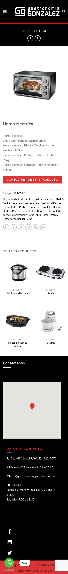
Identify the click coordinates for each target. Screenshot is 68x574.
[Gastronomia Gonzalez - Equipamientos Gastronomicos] (37, 11)
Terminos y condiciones (50, 565)
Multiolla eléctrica (17, 293)
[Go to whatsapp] (9, 563)
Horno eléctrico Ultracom (34, 211)
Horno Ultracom (50, 214)
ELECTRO (41, 31)
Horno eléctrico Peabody (16, 207)
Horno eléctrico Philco (40, 207)
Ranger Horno (24, 218)
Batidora (51, 342)
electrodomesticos (23, 199)
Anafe (50, 293)
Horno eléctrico (20, 203)
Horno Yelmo (9, 218)
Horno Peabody (18, 214)
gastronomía (41, 199)
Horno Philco (34, 214)
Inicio (25, 31)
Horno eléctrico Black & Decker (45, 203)
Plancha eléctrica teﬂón (17, 344)
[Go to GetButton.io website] (9, 570)
